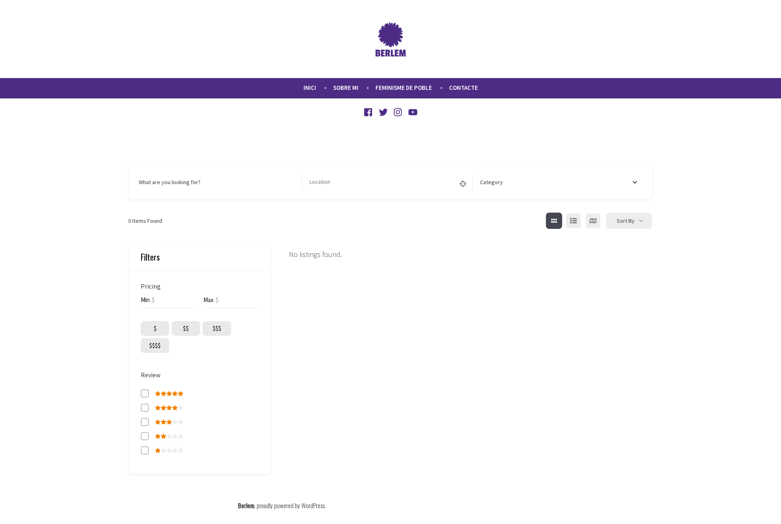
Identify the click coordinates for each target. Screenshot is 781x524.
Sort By (626, 220)
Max (208, 300)
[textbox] (491, 182)
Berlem (246, 505)
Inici (309, 87)
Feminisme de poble (403, 87)
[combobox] (562, 182)
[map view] (593, 221)
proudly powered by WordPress (291, 505)
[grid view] (554, 221)
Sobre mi (345, 87)
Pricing (151, 286)
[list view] (573, 221)
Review (150, 375)
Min (145, 300)
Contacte (463, 87)
